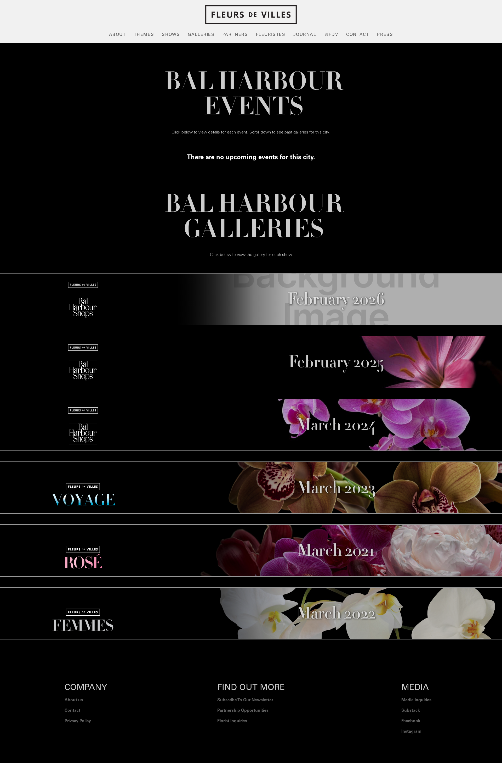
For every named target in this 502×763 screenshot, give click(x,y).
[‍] (416, 745)
